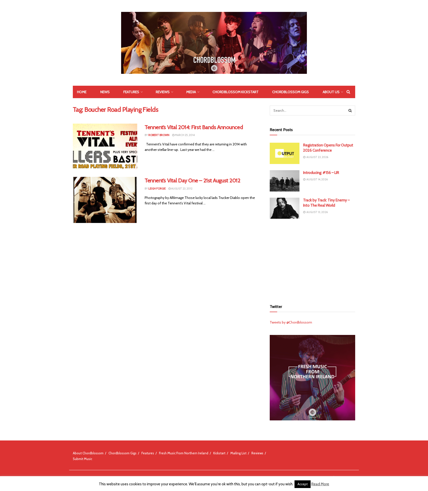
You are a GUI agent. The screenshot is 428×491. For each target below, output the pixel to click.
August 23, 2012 (181, 188)
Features (131, 92)
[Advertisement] (312, 260)
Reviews (163, 92)
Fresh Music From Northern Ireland (183, 453)
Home (81, 92)
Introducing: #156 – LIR (321, 172)
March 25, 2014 (184, 135)
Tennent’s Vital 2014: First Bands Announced (194, 127)
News (105, 92)
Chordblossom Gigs (290, 92)
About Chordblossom (88, 453)
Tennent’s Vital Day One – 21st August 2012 (193, 180)
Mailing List (238, 453)
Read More (320, 484)
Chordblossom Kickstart (236, 92)
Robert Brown (158, 135)
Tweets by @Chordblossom (291, 322)
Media (191, 92)
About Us (331, 92)
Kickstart (219, 453)
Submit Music (82, 459)
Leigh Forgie (157, 188)
